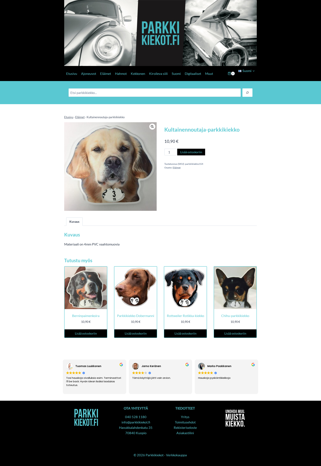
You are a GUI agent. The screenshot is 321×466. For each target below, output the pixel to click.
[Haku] (247, 92)
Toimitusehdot (185, 422)
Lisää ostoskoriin (191, 152)
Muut (209, 73)
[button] (152, 127)
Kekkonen (138, 73)
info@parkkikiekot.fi (136, 422)
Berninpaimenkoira (85, 316)
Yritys (185, 417)
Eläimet (105, 73)
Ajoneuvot (88, 73)
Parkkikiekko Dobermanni (135, 316)
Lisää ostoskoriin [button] (86, 333)
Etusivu (71, 73)
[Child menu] (238, 79)
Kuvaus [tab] (74, 221)
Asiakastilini (185, 433)
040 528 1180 (135, 417)
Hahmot (121, 73)
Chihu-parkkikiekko (235, 316)
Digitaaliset (193, 73)
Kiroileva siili (158, 73)
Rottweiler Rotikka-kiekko (185, 316)
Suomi (176, 73)
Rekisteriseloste (185, 427)
